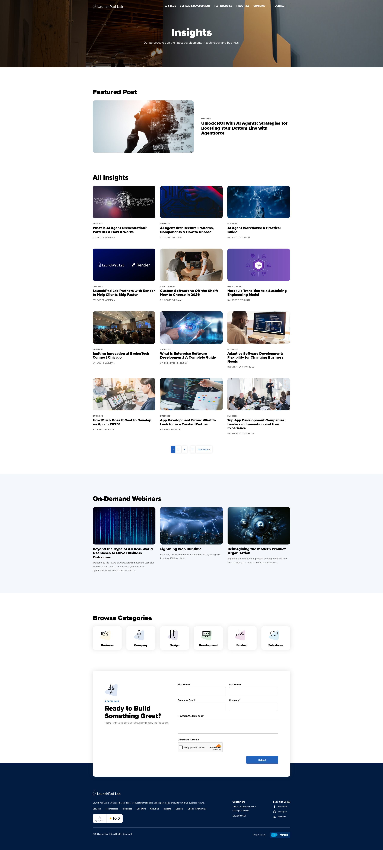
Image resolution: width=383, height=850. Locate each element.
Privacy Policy (259, 834)
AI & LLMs (170, 6)
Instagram (282, 811)
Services (97, 808)
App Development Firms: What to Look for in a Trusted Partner (188, 422)
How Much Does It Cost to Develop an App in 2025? (122, 422)
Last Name (235, 684)
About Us (154, 808)
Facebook (282, 806)
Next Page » (204, 449)
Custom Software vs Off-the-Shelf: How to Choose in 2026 (189, 292)
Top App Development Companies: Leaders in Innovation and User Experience (256, 424)
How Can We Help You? (191, 716)
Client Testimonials (197, 808)
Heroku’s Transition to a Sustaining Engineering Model (257, 292)
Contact (280, 5)
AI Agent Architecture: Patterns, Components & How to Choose (187, 230)
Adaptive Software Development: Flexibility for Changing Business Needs (255, 357)
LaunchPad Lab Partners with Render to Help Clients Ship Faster (124, 292)
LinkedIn (282, 816)
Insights (167, 808)
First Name (184, 684)
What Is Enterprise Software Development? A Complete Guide (188, 355)
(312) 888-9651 (239, 815)
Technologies (223, 6)
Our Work (141, 808)
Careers (179, 808)
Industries (243, 6)
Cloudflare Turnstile (188, 739)
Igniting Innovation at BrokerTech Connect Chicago (121, 355)
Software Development (195, 6)
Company (259, 6)
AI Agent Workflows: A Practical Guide (254, 230)
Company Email (187, 700)
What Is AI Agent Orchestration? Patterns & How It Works (120, 230)
